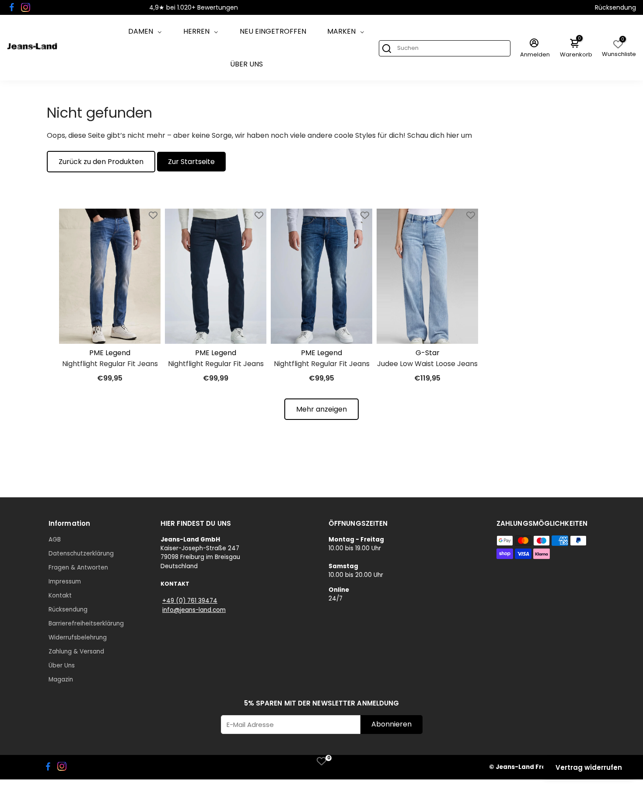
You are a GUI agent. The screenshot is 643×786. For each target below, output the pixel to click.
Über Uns (246, 64)
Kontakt (60, 595)
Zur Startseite (191, 162)
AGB (55, 539)
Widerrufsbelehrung (78, 637)
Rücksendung (615, 7)
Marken (341, 31)
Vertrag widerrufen (589, 767)
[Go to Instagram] (25, 7)
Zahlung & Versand (76, 651)
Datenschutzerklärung (81, 553)
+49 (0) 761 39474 (189, 601)
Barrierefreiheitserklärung (86, 623)
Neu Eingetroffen (273, 31)
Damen (140, 31)
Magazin (61, 679)
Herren (196, 31)
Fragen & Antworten (78, 567)
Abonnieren (391, 724)
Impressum (65, 581)
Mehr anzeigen (321, 409)
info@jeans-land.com (194, 610)
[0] (321, 761)
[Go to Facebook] (12, 7)
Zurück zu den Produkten (101, 162)
